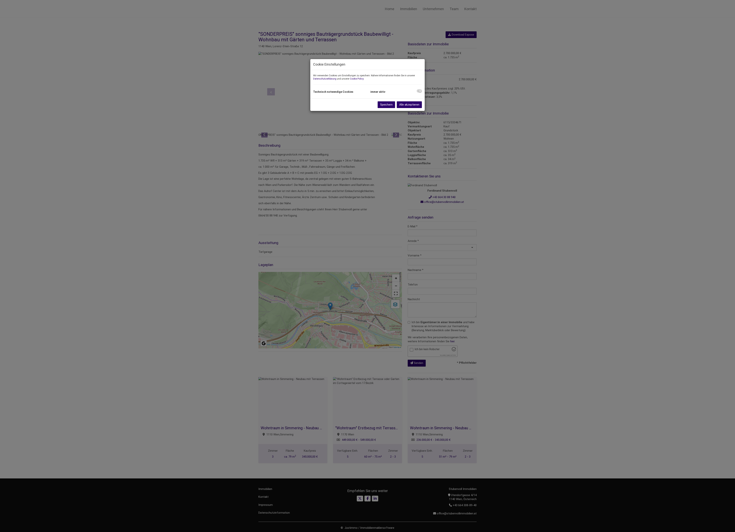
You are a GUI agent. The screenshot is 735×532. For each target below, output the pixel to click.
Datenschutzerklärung (324, 78)
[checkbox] (419, 91)
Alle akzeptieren (409, 104)
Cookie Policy (356, 78)
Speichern (386, 104)
